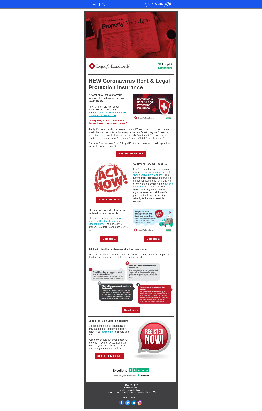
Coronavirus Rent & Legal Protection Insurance (126, 143)
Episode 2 (153, 238)
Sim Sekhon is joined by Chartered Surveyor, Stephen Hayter (106, 221)
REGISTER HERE (109, 356)
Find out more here (131, 153)
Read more (131, 310)
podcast (93, 213)
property (93, 227)
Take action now (109, 199)
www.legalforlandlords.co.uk (131, 390)
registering (108, 331)
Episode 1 (109, 238)
